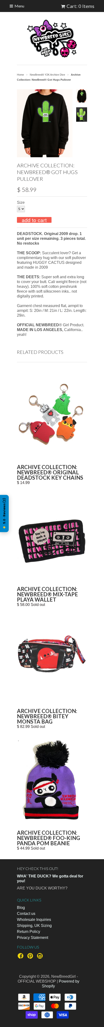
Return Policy (28, 932)
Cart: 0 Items (80, 6)
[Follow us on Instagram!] (40, 957)
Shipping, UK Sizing (34, 926)
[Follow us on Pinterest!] (31, 957)
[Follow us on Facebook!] (21, 957)
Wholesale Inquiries (34, 920)
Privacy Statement (32, 938)
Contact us (26, 914)
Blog (21, 908)
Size (21, 202)
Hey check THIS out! (37, 868)
